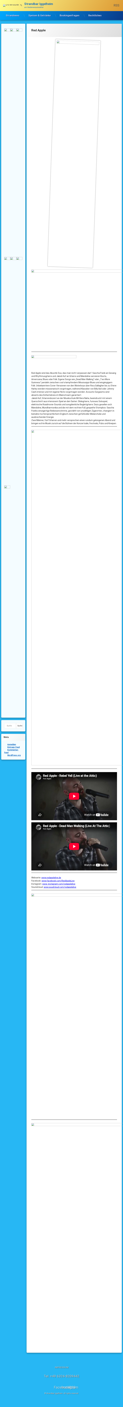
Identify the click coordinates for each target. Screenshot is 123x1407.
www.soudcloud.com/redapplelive (60, 887)
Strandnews (12, 15)
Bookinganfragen (69, 15)
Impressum (61, 1367)
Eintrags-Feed (13, 747)
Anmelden (11, 744)
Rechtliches (95, 15)
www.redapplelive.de (51, 877)
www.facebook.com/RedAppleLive (58, 881)
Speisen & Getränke (39, 15)
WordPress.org (14, 755)
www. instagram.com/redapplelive (58, 884)
